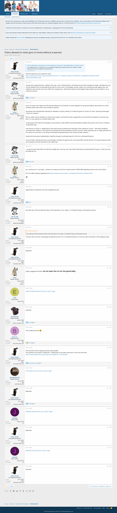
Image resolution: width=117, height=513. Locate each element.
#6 (110, 186)
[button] (29, 13)
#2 (110, 82)
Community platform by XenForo (58, 511)
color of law (9, 55)
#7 (110, 207)
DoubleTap (14, 317)
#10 (110, 268)
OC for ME (14, 92)
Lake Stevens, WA (19, 384)
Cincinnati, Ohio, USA (18, 78)
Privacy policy (97, 508)
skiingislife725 (15, 377)
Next (11, 58)
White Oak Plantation (18, 98)
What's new (24, 14)
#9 (110, 247)
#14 (110, 347)
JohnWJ (14, 418)
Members (35, 14)
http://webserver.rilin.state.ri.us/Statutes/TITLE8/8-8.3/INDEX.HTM (71, 173)
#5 (110, 166)
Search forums (16, 17)
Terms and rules (87, 508)
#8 (110, 227)
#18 (110, 427)
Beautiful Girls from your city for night (38, 450)
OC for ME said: (31, 231)
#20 (110, 466)
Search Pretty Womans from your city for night (40, 291)
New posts (7, 17)
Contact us (79, 508)
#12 (110, 307)
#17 (110, 408)
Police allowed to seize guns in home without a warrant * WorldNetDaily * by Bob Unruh (55, 65)
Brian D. (14, 337)
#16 (110, 388)
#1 (110, 62)
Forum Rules (21, 37)
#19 (110, 447)
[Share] (108, 62)
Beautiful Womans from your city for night (39, 411)
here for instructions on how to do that (83, 33)
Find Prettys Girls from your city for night (39, 371)
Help (103, 508)
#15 (110, 368)
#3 (110, 102)
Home (8, 14)
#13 (110, 327)
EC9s (14, 298)
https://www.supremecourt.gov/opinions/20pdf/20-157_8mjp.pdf (46, 354)
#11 (110, 288)
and (34, 363)
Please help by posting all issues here (88, 23)
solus (14, 112)
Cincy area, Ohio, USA (18, 343)
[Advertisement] (38, 44)
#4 (110, 146)
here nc (22, 118)
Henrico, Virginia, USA (18, 323)
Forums (15, 14)
